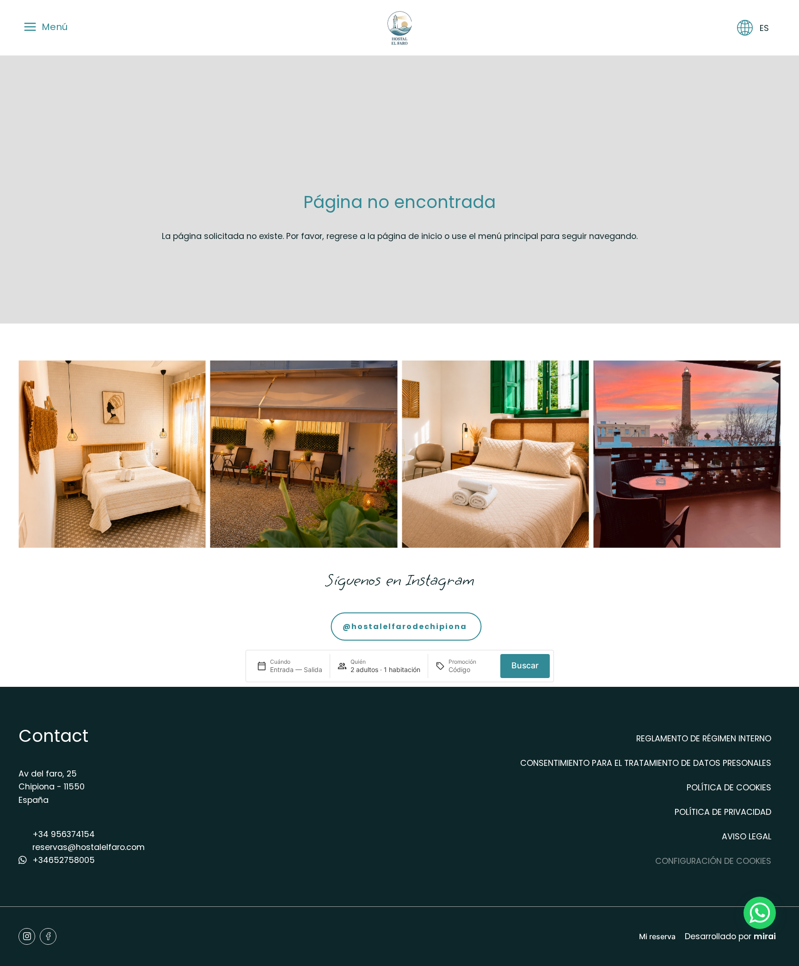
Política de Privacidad (723, 812)
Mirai (765, 936)
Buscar (525, 665)
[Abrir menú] (30, 32)
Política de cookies (729, 787)
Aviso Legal (746, 836)
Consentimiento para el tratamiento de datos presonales (645, 763)
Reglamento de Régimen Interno (703, 738)
